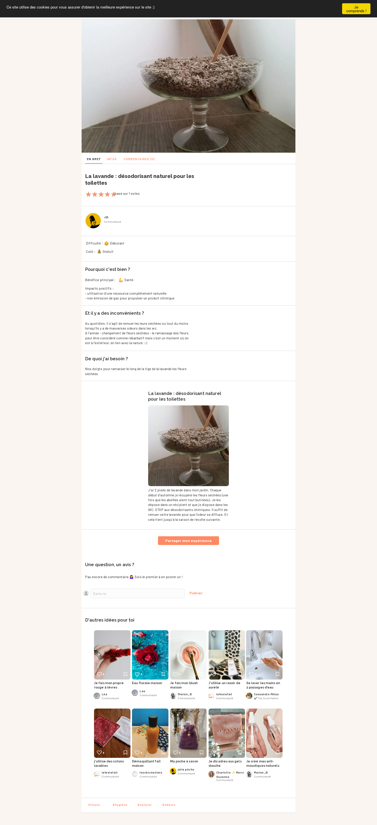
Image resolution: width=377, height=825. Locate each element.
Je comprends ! (356, 8)
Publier (196, 593)
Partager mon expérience (188, 540)
